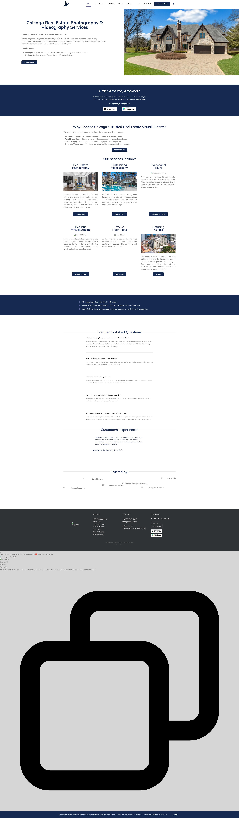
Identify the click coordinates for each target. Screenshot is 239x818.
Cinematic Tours (99, 523)
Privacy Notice (123, 543)
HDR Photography (100, 518)
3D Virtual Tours (99, 525)
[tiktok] (158, 517)
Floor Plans (97, 528)
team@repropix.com (130, 520)
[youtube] (155, 517)
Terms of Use (115, 543)
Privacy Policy (158, 814)
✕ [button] (0, 551)
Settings (164, 814)
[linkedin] (168, 517)
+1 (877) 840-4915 (129, 518)
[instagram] (161, 517)
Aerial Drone (97, 520)
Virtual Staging (98, 530)
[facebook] (151, 517)
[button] (119, 555)
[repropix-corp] (76, 522)
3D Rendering (98, 533)
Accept (174, 815)
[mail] (165, 517)
